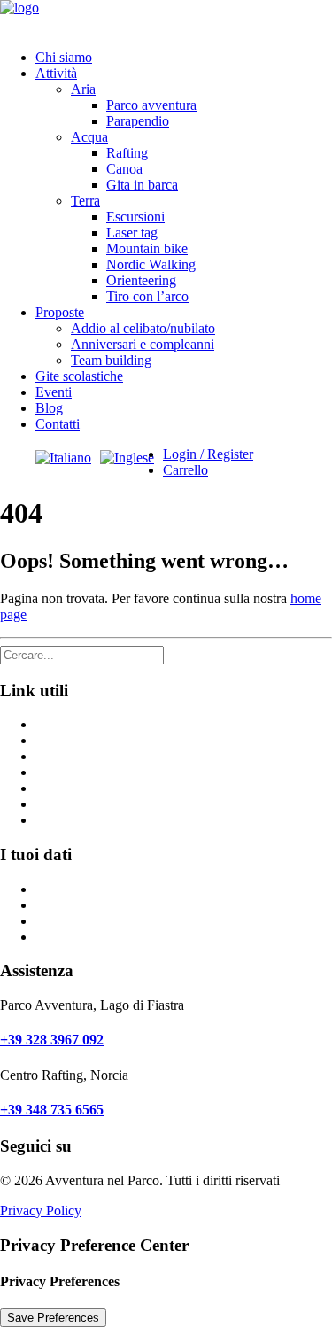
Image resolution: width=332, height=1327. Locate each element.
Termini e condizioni (93, 756)
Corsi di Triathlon (84, 787)
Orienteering (141, 280)
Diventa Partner (79, 772)
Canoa (124, 168)
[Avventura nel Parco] (166, 17)
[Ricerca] (82, 654)
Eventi (53, 392)
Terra (85, 200)
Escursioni (135, 216)
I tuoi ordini (68, 920)
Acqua (89, 136)
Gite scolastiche (79, 376)
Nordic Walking (151, 264)
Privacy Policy (40, 1210)
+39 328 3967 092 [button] (52, 1039)
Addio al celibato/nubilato (143, 328)
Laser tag (132, 232)
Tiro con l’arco (147, 296)
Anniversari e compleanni (142, 344)
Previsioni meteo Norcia (102, 819)
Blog (49, 407)
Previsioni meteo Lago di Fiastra (125, 803)
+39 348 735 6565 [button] (52, 1109)
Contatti (57, 423)
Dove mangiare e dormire (106, 740)
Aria (83, 89)
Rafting (127, 152)
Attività (56, 73)
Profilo (54, 888)
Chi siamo (63, 57)
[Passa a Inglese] (127, 457)
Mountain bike (147, 248)
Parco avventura (151, 105)
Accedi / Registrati (87, 936)
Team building (111, 360)
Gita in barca (142, 184)
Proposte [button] (59, 312)
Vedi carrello (70, 904)
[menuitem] (183, 58)
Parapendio (137, 120)
